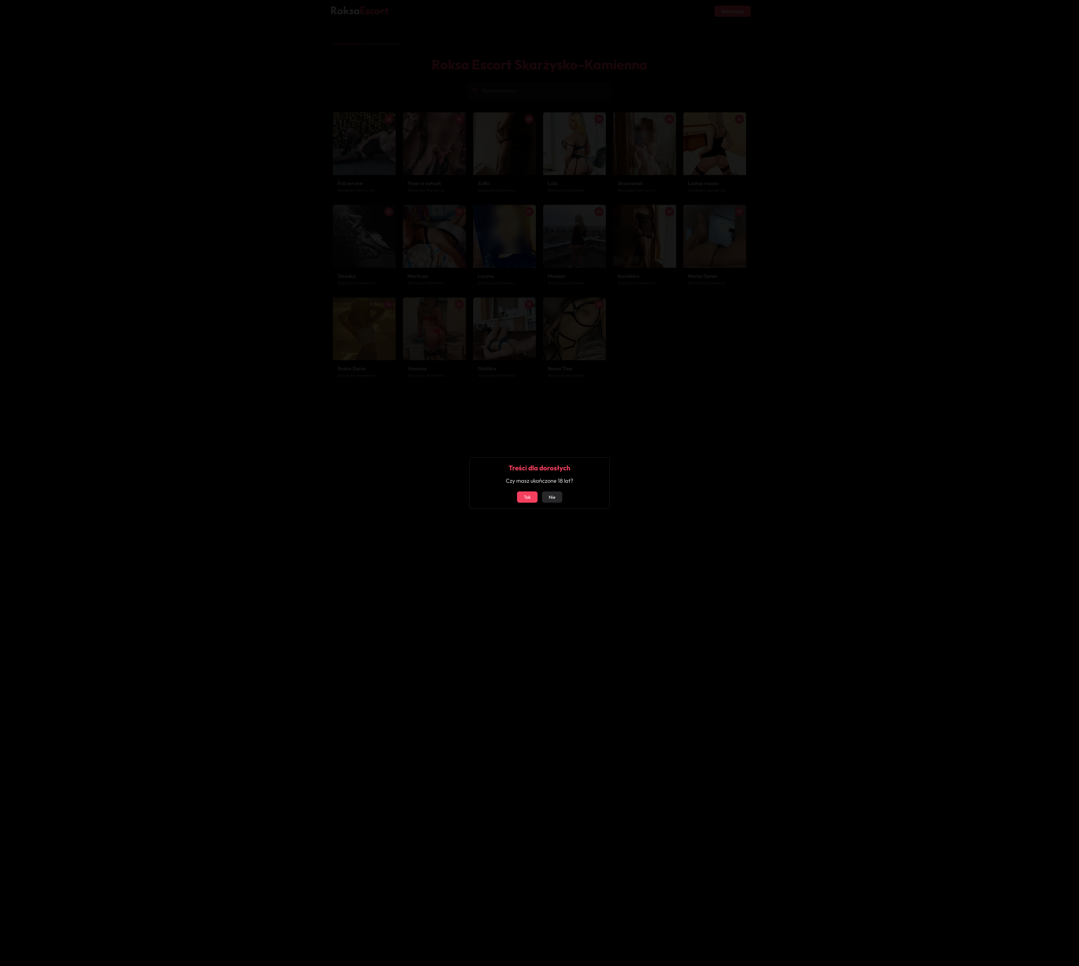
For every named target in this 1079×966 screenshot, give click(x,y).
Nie (552, 497)
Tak (527, 497)
